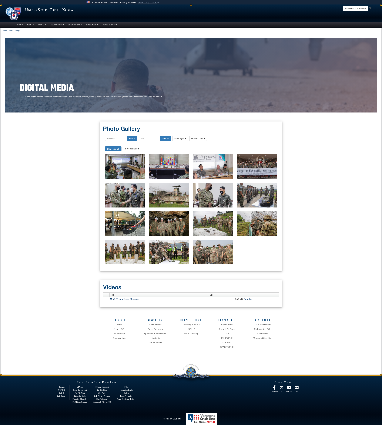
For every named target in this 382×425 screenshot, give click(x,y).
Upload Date (197, 138)
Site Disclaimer (102, 390)
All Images (179, 138)
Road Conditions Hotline (125, 399)
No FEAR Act (80, 393)
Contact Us (262, 333)
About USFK (119, 329)
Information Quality (126, 390)
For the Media (155, 342)
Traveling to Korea (191, 324)
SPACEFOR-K (227, 347)
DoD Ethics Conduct (80, 402)
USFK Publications (262, 324)
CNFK (227, 333)
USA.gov (80, 387)
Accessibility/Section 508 (102, 402)
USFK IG (191, 329)
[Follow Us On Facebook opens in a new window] (274, 388)
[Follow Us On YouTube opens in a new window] (289, 388)
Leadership (119, 333)
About (29, 24)
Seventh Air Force (226, 329)
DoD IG (61, 393)
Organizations (119, 338)
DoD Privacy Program (102, 396)
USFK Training (191, 333)
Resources (91, 24)
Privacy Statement (102, 387)
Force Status (109, 24)
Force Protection (126, 396)
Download (248, 299)
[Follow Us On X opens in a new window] (281, 388)
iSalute (126, 393)
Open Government (80, 390)
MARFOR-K (226, 338)
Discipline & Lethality (80, 399)
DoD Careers (62, 396)
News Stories (155, 324)
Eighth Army (226, 324)
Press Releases (155, 329)
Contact (61, 387)
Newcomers (56, 24)
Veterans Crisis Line (262, 338)
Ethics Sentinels (80, 396)
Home (20, 24)
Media (41, 24)
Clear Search (113, 148)
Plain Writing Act (102, 399)
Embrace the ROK (262, 329)
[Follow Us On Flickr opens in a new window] (296, 388)
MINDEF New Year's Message (124, 299)
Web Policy (102, 393)
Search (132, 138)
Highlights (155, 338)
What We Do (74, 24)
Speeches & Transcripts (155, 333)
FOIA (126, 387)
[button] (149, 2)
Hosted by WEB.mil (172, 419)
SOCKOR (226, 342)
